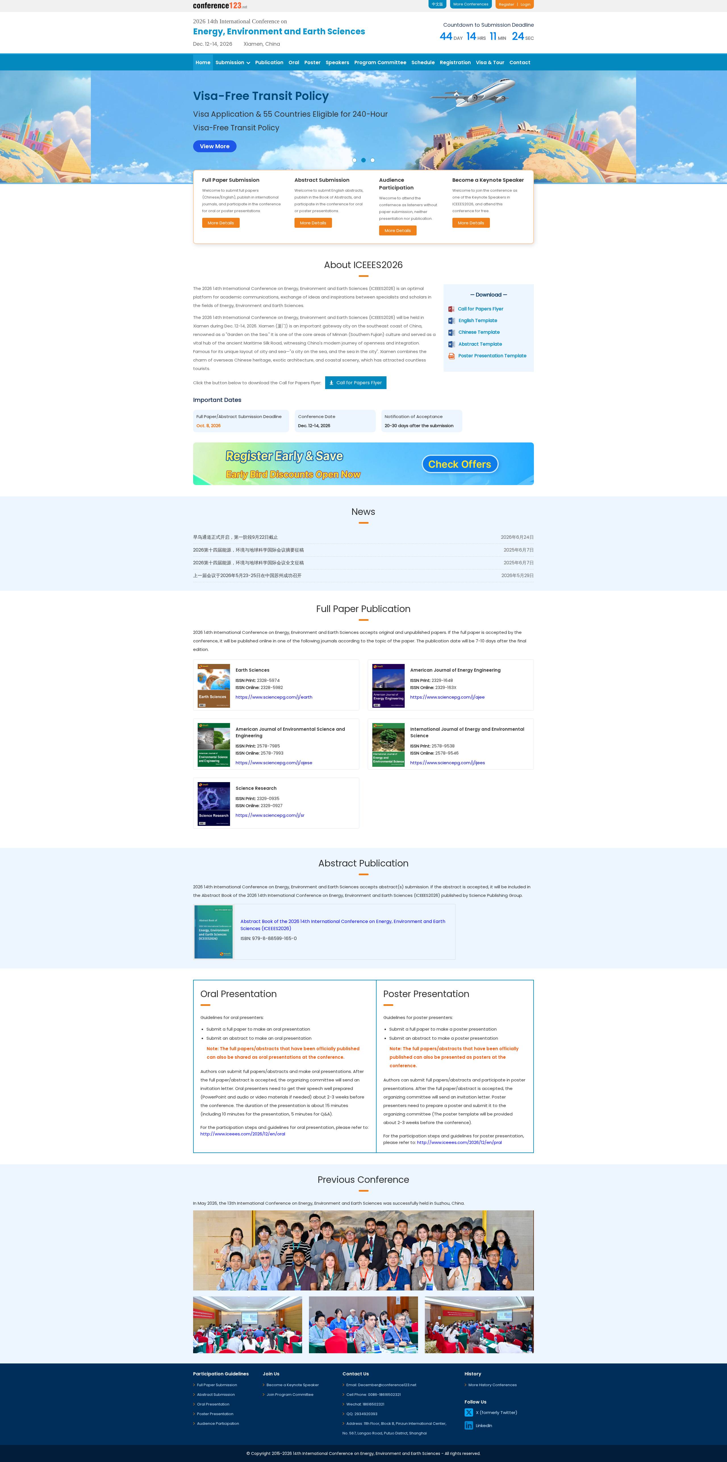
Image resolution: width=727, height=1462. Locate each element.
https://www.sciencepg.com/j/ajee (447, 697)
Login (525, 4)
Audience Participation (218, 1423)
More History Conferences (493, 1385)
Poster (312, 62)
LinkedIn (484, 1425)
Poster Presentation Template (492, 355)
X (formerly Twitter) (496, 1412)
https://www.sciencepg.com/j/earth (274, 697)
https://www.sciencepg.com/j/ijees (447, 763)
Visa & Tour (490, 62)
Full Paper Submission (217, 1385)
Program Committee (380, 62)
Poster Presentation (215, 1414)
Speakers (337, 62)
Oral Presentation (213, 1404)
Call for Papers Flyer (481, 309)
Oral (294, 62)
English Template (478, 320)
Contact (519, 62)
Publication (269, 62)
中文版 (437, 4)
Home (203, 62)
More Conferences (471, 4)
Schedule (423, 62)
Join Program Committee (290, 1394)
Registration (455, 62)
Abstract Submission (216, 1394)
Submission (230, 62)
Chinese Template (479, 332)
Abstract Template (480, 344)
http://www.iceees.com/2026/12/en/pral (459, 1142)
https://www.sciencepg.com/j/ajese (274, 763)
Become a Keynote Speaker (293, 1385)
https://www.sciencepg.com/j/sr (270, 815)
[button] (354, 160)
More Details (221, 223)
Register (506, 4)
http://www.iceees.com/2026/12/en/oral (242, 1134)
